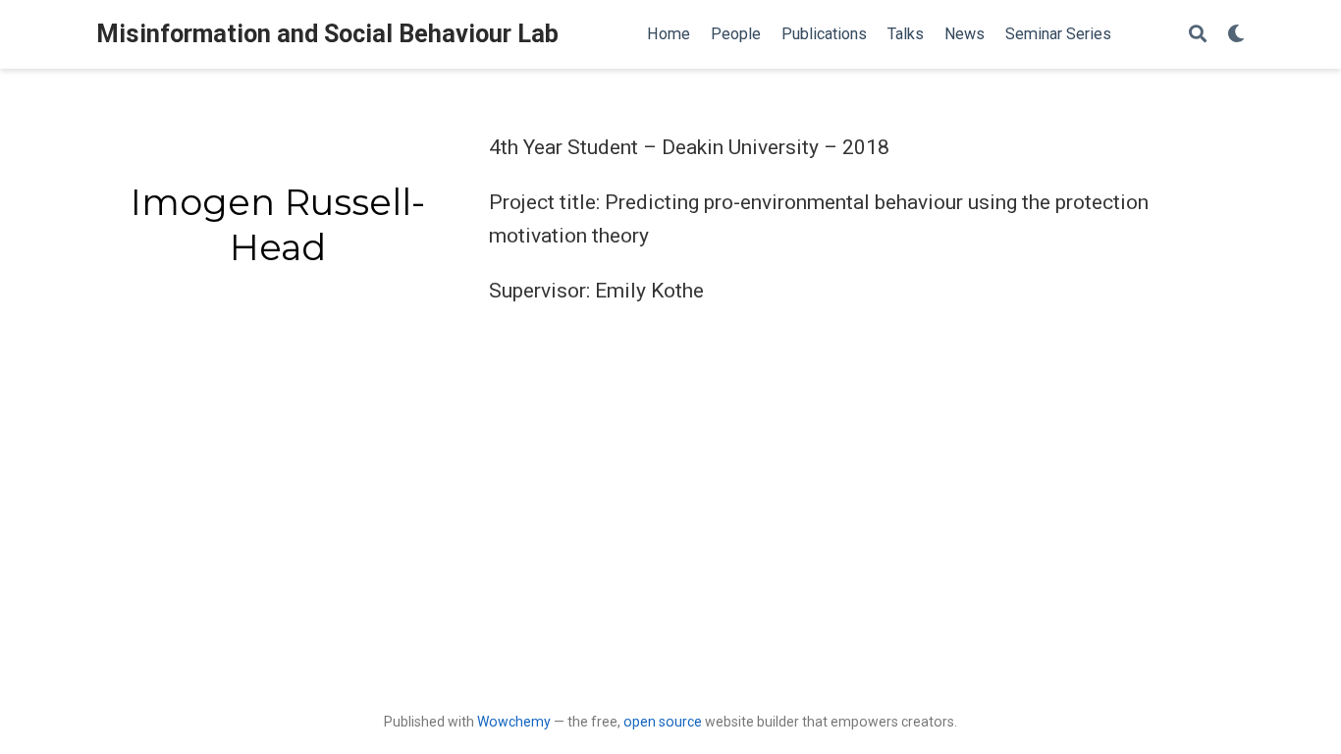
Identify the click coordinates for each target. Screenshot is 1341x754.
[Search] (1198, 35)
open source (662, 721)
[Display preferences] (1236, 35)
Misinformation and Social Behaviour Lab (327, 34)
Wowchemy (514, 721)
